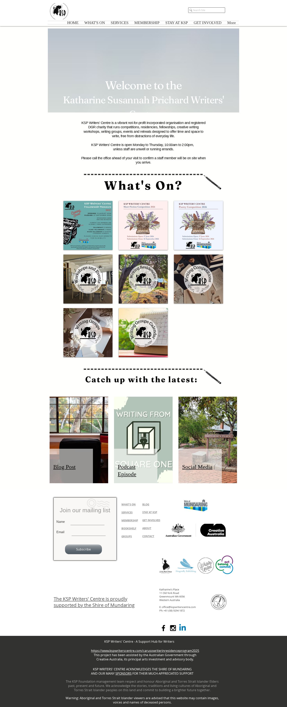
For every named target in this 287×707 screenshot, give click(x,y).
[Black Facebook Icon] (163, 628)
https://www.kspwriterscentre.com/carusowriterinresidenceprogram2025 (145, 651)
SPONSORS (123, 673)
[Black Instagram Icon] (173, 628)
